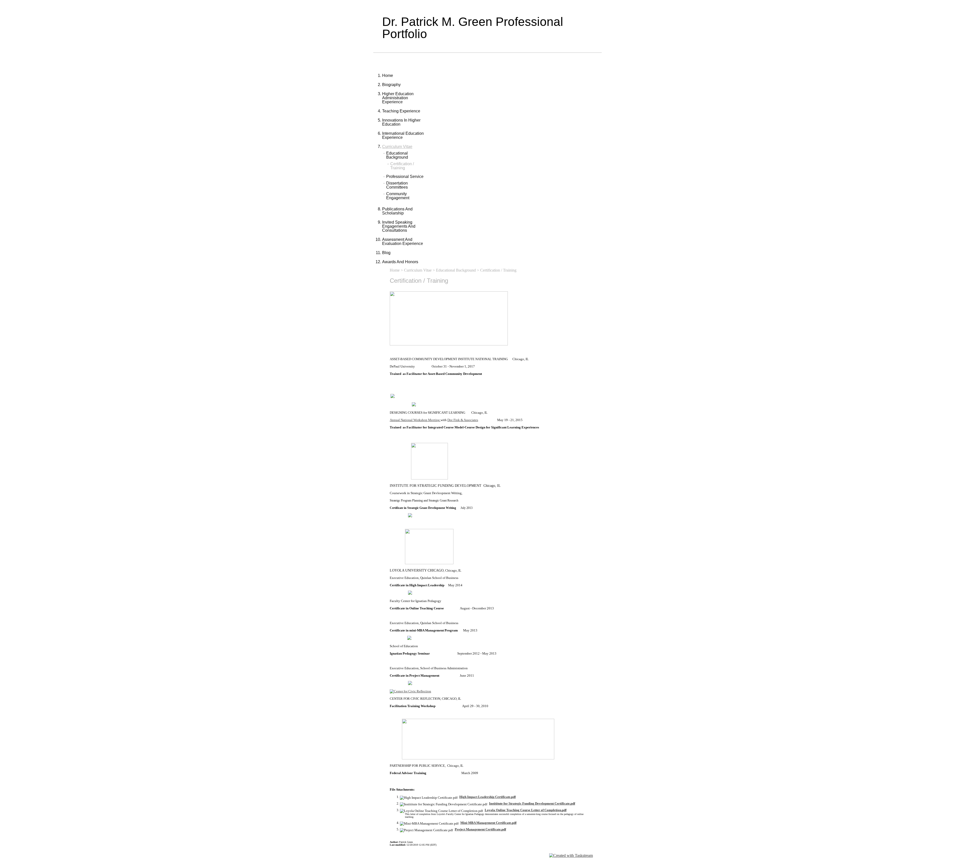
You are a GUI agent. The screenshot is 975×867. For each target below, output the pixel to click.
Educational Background (397, 155)
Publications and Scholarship (397, 211)
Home (387, 75)
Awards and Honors (400, 262)
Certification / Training (402, 166)
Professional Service (405, 177)
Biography (391, 84)
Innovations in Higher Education (401, 122)
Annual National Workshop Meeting (415, 420)
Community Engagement (397, 196)
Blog (386, 253)
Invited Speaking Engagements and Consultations (398, 226)
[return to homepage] (410, 691)
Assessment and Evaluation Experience (402, 241)
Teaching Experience (401, 111)
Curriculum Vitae (397, 146)
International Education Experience (403, 135)
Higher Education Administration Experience (398, 98)
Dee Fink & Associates (462, 420)
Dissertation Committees (397, 185)
